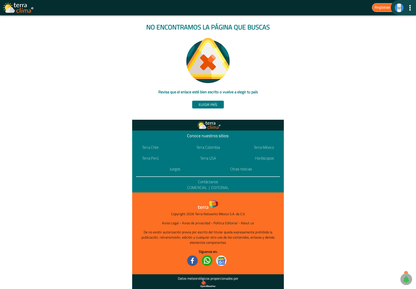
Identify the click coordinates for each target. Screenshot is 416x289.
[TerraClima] (399, 7)
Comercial (197, 188)
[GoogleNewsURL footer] (221, 260)
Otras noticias (241, 169)
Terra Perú (150, 158)
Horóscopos (264, 158)
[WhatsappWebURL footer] (207, 260)
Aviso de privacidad (196, 223)
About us (247, 223)
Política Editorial (225, 223)
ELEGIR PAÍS (208, 104)
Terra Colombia (208, 147)
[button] (410, 8)
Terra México (264, 147)
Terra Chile (150, 147)
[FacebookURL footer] (192, 260)
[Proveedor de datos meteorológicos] (208, 284)
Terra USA (208, 158)
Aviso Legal (170, 223)
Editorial (220, 188)
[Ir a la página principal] (18, 8)
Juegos (175, 169)
